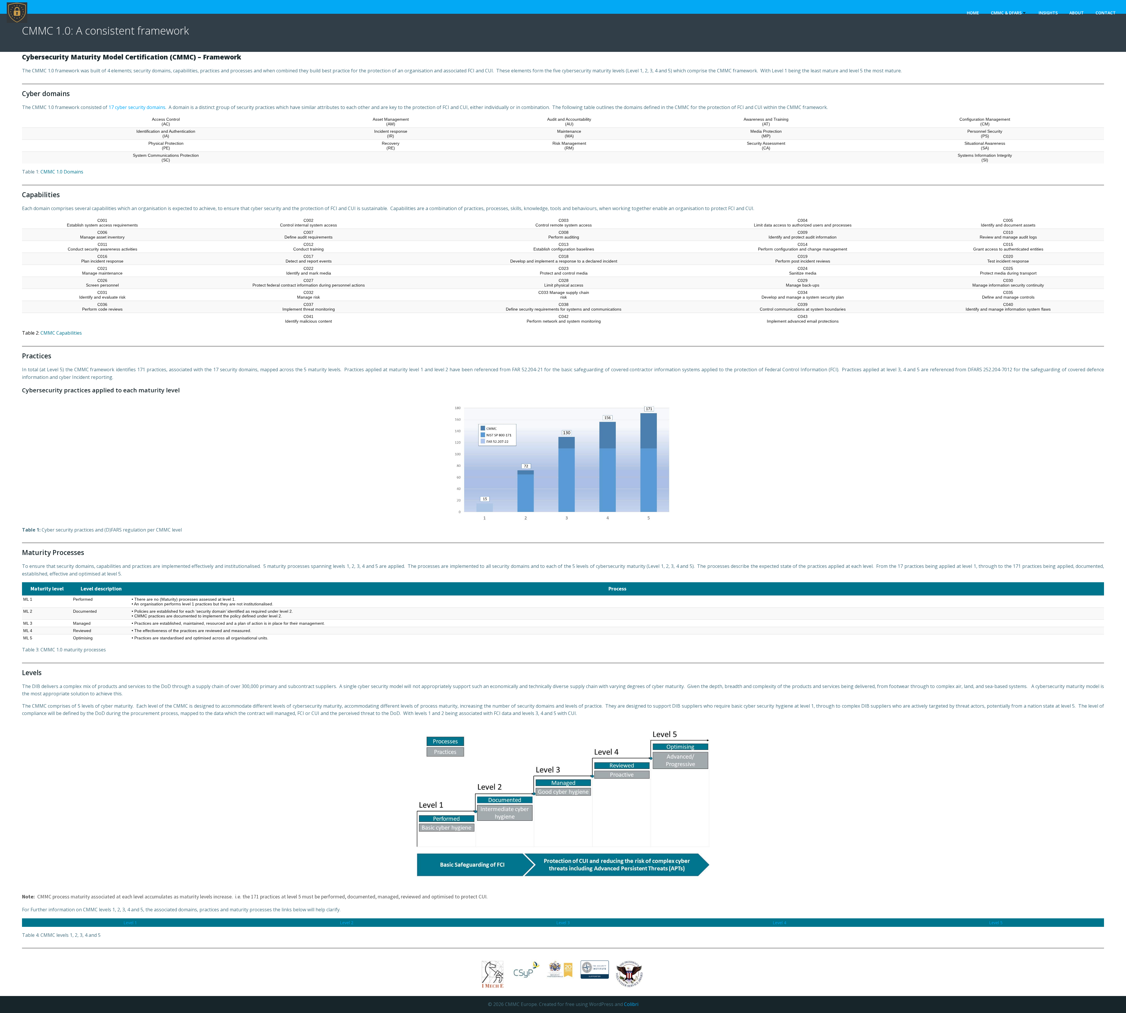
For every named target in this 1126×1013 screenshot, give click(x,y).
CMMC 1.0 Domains (61, 171)
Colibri (631, 1004)
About (1076, 13)
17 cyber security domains (136, 107)
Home (973, 13)
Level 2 (346, 922)
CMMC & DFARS (1006, 13)
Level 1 (130, 922)
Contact (1106, 13)
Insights (1048, 13)
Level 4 (779, 922)
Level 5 (996, 922)
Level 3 (563, 922)
